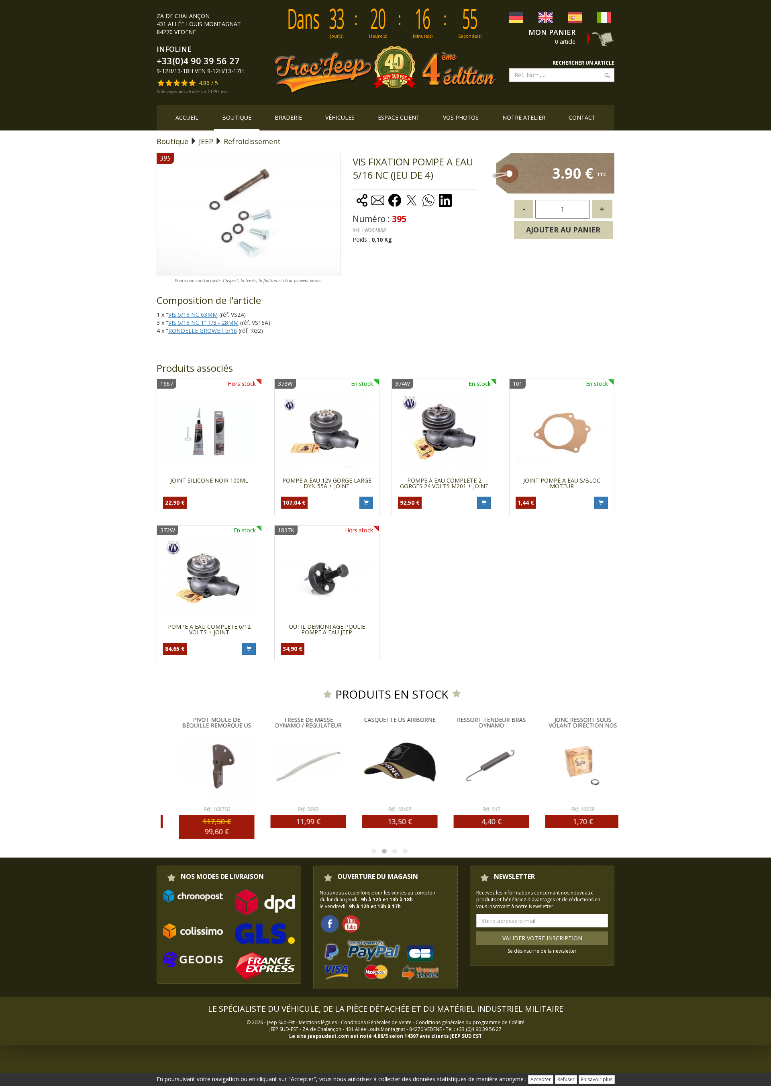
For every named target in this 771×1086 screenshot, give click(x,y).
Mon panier (551, 32)
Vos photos (461, 117)
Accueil (186, 117)
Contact (582, 117)
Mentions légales (318, 1022)
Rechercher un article (583, 62)
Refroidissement (252, 141)
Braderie (288, 117)
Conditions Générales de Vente (376, 1022)
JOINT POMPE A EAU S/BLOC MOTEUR (561, 483)
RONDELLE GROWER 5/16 (202, 330)
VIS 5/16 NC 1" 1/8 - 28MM (203, 322)
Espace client (399, 117)
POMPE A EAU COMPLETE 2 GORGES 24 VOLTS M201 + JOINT (444, 483)
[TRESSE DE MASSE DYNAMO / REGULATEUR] (298, 766)
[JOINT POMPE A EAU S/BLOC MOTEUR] (562, 431)
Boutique (236, 117)
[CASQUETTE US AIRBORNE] (389, 766)
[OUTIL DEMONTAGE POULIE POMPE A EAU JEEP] (327, 578)
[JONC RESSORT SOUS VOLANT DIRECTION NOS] (572, 766)
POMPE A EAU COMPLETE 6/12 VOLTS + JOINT (209, 629)
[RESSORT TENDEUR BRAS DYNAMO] (481, 766)
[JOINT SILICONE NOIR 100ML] (209, 431)
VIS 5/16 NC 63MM (193, 314)
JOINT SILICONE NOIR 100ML (209, 480)
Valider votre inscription (542, 938)
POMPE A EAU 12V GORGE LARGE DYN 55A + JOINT (326, 483)
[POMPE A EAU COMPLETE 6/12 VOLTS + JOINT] (209, 578)
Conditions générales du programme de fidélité (470, 1022)
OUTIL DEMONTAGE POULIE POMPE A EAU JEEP (327, 629)
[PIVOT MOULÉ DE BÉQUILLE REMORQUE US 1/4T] (206, 766)
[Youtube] (351, 923)
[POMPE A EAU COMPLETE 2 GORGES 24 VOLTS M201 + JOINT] (444, 431)
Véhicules (340, 117)
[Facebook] (330, 923)
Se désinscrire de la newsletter (542, 950)
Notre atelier (523, 117)
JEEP (206, 141)
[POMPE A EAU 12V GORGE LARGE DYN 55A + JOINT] (327, 431)
